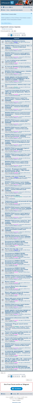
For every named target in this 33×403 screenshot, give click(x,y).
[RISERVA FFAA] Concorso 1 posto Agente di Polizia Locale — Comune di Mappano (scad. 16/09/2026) (17, 215)
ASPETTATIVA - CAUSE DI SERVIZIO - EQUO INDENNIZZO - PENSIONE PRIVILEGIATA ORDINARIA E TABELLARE (17, 328)
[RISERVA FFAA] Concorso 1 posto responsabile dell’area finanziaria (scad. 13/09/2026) (18, 135)
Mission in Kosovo (10, 281)
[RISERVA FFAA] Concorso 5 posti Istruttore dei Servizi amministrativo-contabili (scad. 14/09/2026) (18, 229)
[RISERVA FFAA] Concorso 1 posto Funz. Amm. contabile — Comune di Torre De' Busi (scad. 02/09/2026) (18, 222)
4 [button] (17, 35)
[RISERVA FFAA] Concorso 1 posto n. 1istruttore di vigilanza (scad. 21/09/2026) (18, 72)
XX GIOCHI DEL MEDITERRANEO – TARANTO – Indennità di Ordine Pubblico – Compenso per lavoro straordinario (18, 353)
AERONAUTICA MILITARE (15, 258)
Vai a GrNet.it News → (6, 23)
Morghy (16, 42)
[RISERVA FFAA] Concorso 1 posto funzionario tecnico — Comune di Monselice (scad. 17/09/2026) (18, 189)
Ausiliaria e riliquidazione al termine (15, 41)
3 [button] (15, 35)
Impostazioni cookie (16, 402)
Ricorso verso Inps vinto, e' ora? (14, 248)
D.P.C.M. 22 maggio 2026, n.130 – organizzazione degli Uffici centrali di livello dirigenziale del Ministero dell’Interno (18, 360)
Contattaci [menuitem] (14, 393)
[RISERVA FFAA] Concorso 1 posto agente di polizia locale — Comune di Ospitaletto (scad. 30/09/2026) (17, 54)
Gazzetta (16, 49)
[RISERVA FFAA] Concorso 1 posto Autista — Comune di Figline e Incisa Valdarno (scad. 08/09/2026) (17, 163)
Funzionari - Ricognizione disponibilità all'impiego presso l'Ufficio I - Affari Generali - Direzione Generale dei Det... (17, 170)
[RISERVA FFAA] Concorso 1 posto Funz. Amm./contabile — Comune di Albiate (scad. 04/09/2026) (17, 99)
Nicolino (16, 87)
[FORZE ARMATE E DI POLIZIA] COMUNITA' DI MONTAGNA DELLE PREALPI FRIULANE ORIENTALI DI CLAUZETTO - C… (17, 312)
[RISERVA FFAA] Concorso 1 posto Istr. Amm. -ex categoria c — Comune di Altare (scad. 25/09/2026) (18, 47)
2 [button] (13, 35)
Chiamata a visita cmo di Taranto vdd (15, 176)
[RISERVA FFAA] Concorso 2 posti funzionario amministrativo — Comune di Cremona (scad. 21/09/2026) (17, 114)
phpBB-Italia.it (20, 398)
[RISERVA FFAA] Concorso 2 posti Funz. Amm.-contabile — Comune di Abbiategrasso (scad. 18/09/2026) (18, 156)
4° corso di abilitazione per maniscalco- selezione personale (16, 61)
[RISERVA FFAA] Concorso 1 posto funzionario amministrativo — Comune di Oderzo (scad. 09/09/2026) (18, 345)
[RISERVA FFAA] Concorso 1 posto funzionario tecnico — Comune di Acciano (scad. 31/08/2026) (18, 208)
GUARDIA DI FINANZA (14, 43)
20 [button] (22, 35)
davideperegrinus (18, 196)
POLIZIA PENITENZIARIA (14, 88)
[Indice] (16, 2)
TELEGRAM (17, 389)
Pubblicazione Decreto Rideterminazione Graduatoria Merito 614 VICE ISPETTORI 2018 (17, 366)
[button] (8, 35)
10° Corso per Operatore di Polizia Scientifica (17, 66)
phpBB (11, 397)
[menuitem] (6, 7)
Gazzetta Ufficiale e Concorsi (15, 50)
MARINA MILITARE (13, 265)
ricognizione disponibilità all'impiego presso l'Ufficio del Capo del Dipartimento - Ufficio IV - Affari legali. (18, 92)
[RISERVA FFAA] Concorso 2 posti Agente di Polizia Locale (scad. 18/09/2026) (17, 149)
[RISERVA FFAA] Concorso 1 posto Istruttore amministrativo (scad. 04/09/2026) (17, 305)
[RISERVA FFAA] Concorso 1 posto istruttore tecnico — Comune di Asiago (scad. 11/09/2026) (18, 182)
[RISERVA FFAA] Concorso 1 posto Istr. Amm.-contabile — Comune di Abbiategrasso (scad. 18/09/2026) (17, 142)
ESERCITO (11, 273)
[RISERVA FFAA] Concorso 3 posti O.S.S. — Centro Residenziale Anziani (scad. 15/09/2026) (17, 236)
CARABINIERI (12, 198)
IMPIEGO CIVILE (12, 321)
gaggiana (16, 177)
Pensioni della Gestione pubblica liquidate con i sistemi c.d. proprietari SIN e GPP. (18, 332)
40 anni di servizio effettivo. (12, 195)
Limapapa (16, 326)
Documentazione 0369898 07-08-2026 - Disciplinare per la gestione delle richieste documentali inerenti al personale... (16, 243)
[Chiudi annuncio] (31, 13)
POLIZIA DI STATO (13, 64)
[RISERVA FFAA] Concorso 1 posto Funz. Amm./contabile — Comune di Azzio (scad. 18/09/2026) (17, 129)
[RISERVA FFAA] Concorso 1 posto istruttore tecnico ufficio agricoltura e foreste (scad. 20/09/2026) (17, 121)
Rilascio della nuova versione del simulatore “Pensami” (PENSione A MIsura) (17, 293)
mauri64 (16, 63)
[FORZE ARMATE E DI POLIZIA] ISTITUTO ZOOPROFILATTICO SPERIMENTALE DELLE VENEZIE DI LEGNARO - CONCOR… (17, 79)
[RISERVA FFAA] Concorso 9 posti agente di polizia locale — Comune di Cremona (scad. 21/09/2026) (17, 107)
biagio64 (16, 250)
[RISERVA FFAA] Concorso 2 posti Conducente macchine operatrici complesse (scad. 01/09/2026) (18, 276)
